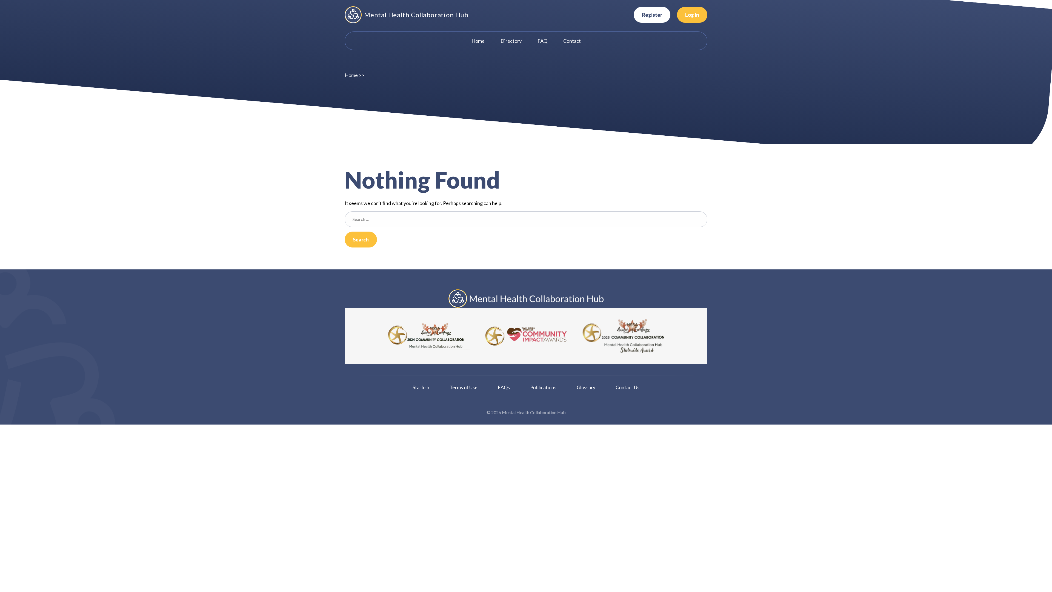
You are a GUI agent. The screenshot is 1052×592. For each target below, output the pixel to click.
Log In (692, 15)
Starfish (421, 387)
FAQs (504, 387)
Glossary (586, 387)
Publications (543, 387)
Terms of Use (464, 387)
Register (652, 15)
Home (351, 75)
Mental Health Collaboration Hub (416, 15)
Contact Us (627, 387)
